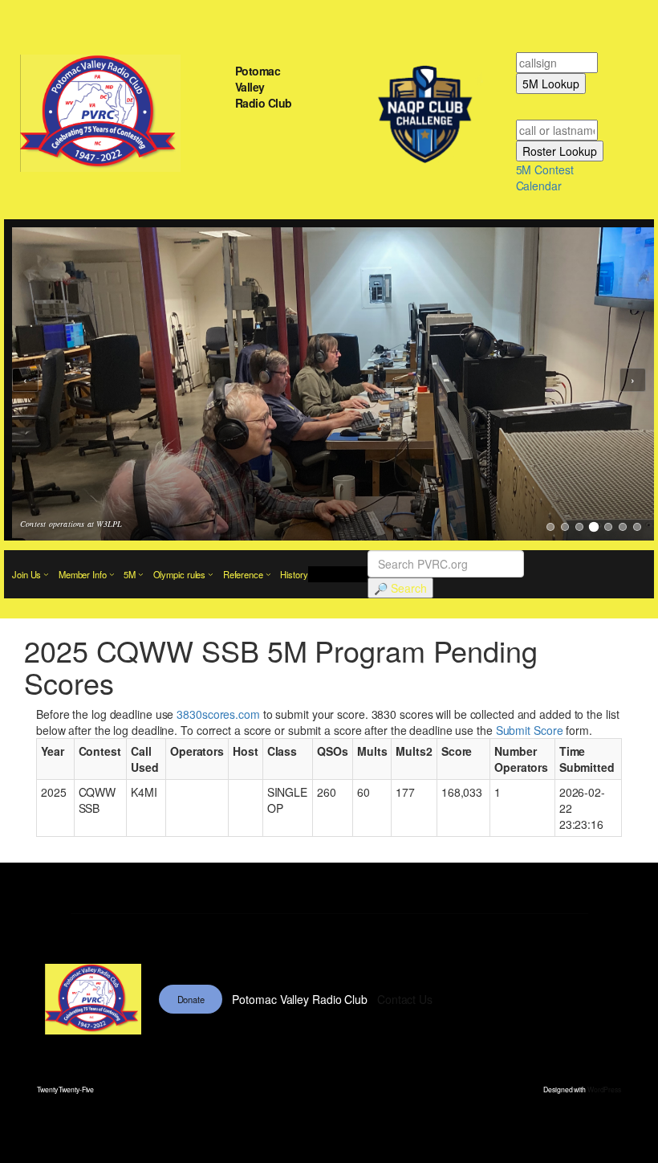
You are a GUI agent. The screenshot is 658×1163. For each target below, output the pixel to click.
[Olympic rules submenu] (210, 574)
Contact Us (405, 999)
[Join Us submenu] (46, 574)
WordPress (604, 1089)
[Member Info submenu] (112, 574)
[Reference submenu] (268, 574)
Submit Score (529, 730)
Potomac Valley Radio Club (263, 87)
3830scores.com (218, 714)
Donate (191, 999)
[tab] (550, 527)
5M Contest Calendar (545, 177)
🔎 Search (400, 588)
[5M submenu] (141, 574)
